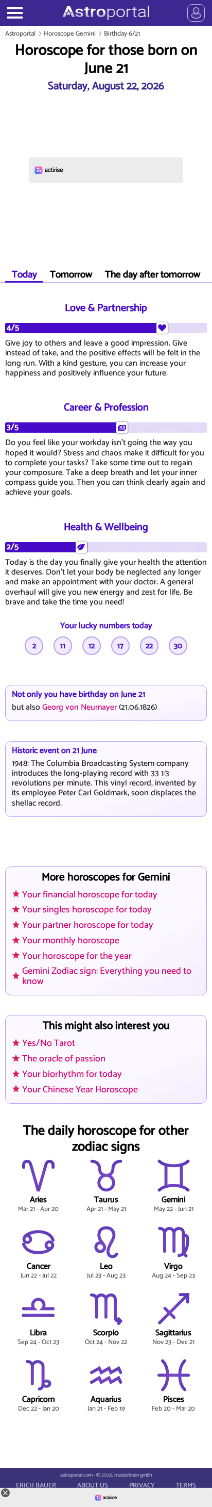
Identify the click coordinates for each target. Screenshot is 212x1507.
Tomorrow (71, 274)
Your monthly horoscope (70, 940)
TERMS (186, 1486)
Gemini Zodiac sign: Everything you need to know (106, 976)
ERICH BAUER (36, 1486)
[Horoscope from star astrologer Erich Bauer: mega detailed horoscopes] (106, 13)
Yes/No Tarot (48, 1043)
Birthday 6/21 (122, 33)
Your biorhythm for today (72, 1074)
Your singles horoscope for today (87, 910)
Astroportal (20, 33)
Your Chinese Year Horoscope (80, 1089)
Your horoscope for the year (77, 956)
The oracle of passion (63, 1059)
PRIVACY (142, 1486)
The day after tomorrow (152, 274)
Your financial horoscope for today (89, 895)
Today (24, 274)
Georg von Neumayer (79, 707)
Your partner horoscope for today (87, 925)
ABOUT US (92, 1486)
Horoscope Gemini (70, 33)
